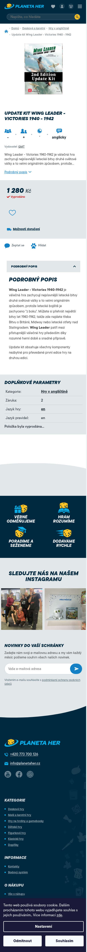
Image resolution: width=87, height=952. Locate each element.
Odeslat (76, 669)
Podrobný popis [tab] (24, 266)
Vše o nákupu (16, 893)
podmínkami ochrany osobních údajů (42, 682)
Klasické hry (16, 838)
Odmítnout (22, 941)
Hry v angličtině (54, 392)
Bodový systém (18, 872)
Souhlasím (64, 941)
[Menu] (80, 6)
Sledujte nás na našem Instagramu (44, 576)
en (43, 409)
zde (59, 915)
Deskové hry (16, 809)
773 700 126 (24, 754)
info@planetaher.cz (25, 763)
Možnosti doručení (26, 229)
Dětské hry (15, 826)
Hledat (77, 17)
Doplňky (13, 844)
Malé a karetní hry (19, 814)
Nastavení (43, 927)
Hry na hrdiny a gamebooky (26, 821)
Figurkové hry (17, 832)
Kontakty (13, 866)
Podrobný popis (15, 172)
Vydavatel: (14, 146)
